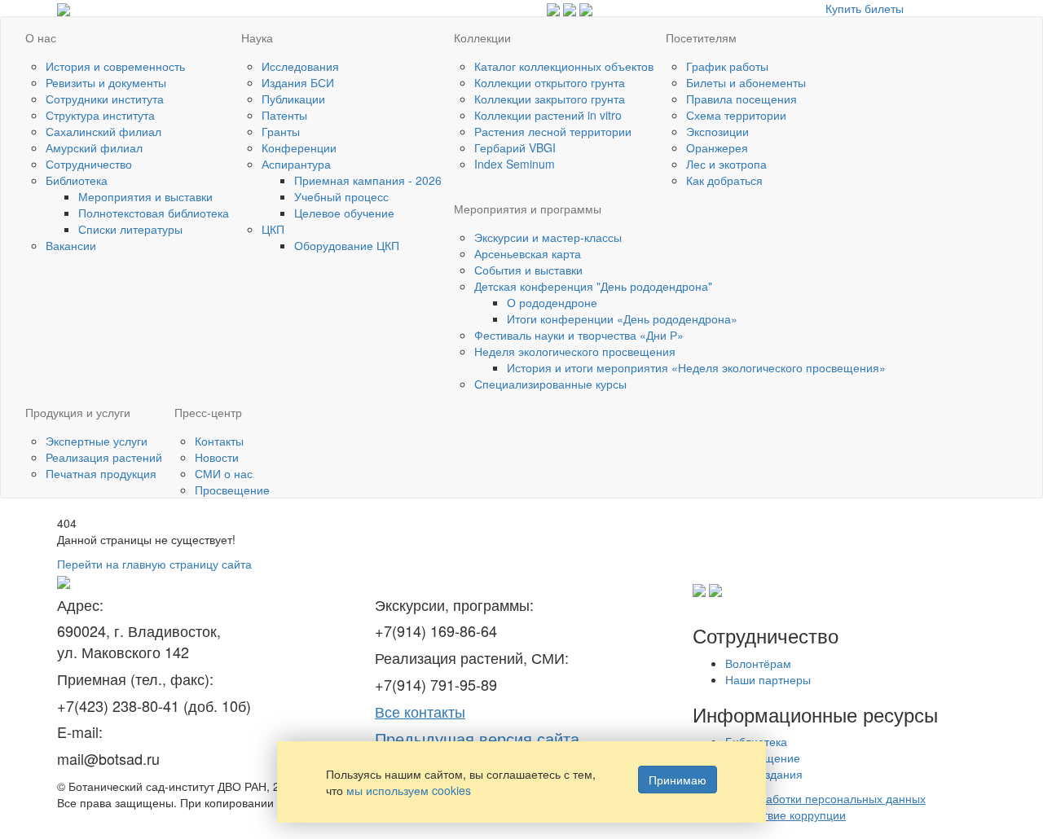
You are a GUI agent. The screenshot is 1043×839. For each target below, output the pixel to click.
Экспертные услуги (96, 441)
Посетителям (701, 37)
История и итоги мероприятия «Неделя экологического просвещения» (696, 367)
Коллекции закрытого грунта (549, 98)
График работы (727, 66)
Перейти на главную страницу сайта (154, 564)
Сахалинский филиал (103, 131)
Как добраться (724, 180)
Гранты (281, 131)
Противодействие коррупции (769, 814)
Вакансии (71, 245)
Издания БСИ (298, 82)
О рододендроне (552, 302)
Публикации (293, 98)
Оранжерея (717, 147)
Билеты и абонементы (746, 82)
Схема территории (736, 115)
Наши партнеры (768, 679)
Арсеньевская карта (527, 253)
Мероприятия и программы (527, 208)
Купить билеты (864, 8)
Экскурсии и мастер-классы (548, 237)
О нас (40, 37)
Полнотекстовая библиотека (153, 212)
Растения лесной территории (553, 131)
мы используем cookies (408, 790)
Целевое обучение (344, 212)
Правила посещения (741, 98)
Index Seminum (514, 164)
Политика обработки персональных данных (809, 798)
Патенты (284, 115)
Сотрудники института (105, 98)
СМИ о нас (224, 473)
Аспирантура (296, 164)
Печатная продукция (101, 473)
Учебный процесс (341, 196)
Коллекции (482, 37)
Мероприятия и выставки (145, 196)
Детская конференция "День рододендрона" (593, 286)
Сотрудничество (89, 164)
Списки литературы (130, 229)
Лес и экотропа (726, 164)
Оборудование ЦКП (346, 245)
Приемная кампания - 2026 (368, 180)
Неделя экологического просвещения (575, 351)
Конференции (299, 147)
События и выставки (528, 269)
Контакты (219, 441)
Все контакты (420, 711)
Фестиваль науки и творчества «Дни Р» (579, 335)
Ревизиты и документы (106, 82)
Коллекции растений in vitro (548, 115)
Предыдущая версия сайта (477, 738)
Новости (217, 457)
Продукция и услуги (77, 412)
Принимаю (677, 779)
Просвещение (232, 489)
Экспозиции (717, 131)
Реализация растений (104, 457)
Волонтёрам (758, 663)
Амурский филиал (94, 147)
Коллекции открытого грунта (549, 82)
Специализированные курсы (550, 384)
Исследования (300, 66)
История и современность (115, 66)
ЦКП (273, 229)
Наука (257, 37)
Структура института (100, 115)
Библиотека (77, 180)
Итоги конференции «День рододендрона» (622, 318)
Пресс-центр (208, 412)
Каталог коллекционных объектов (564, 66)
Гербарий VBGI (515, 147)
